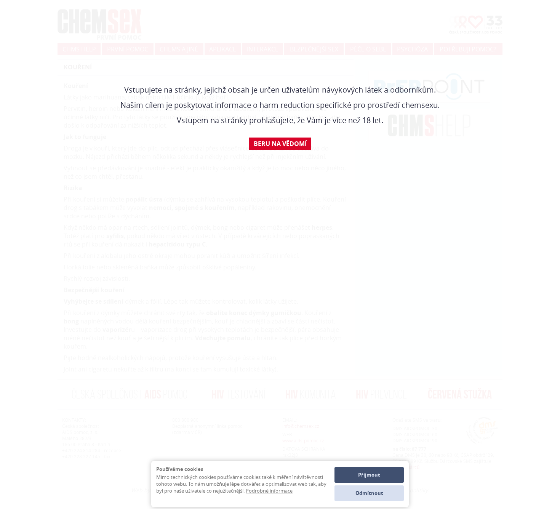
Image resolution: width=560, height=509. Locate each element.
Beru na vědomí (280, 143)
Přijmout (369, 474)
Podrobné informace (269, 490)
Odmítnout (369, 493)
